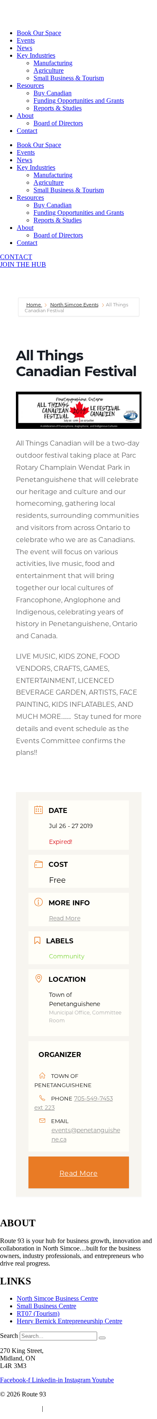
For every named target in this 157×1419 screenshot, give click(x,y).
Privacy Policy (19, 1408)
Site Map (58, 1408)
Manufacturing (52, 62)
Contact (27, 130)
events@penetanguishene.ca (85, 1134)
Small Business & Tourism (68, 78)
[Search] (102, 1338)
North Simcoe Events (74, 305)
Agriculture (48, 70)
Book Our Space (39, 32)
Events (26, 40)
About (25, 115)
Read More (64, 918)
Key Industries (36, 55)
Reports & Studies (57, 108)
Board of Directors (58, 123)
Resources (30, 85)
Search (9, 1335)
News (24, 47)
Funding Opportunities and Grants (78, 100)
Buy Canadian (52, 93)
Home (34, 305)
